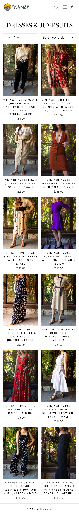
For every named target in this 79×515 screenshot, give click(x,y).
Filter (15, 37)
